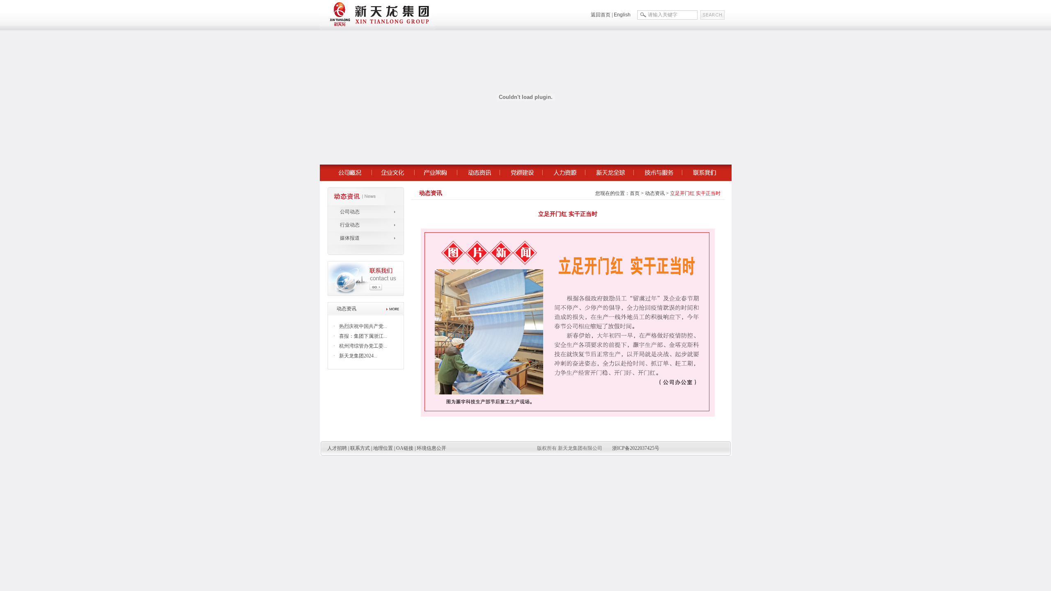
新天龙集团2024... (358, 356)
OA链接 (404, 448)
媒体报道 (350, 238)
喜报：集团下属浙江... (363, 336)
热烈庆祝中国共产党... (363, 326)
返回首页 (600, 15)
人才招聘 (337, 448)
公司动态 (350, 212)
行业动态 (350, 225)
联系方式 (360, 448)
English (622, 15)
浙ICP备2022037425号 (635, 448)
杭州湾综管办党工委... (363, 346)
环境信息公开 (431, 448)
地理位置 (383, 448)
